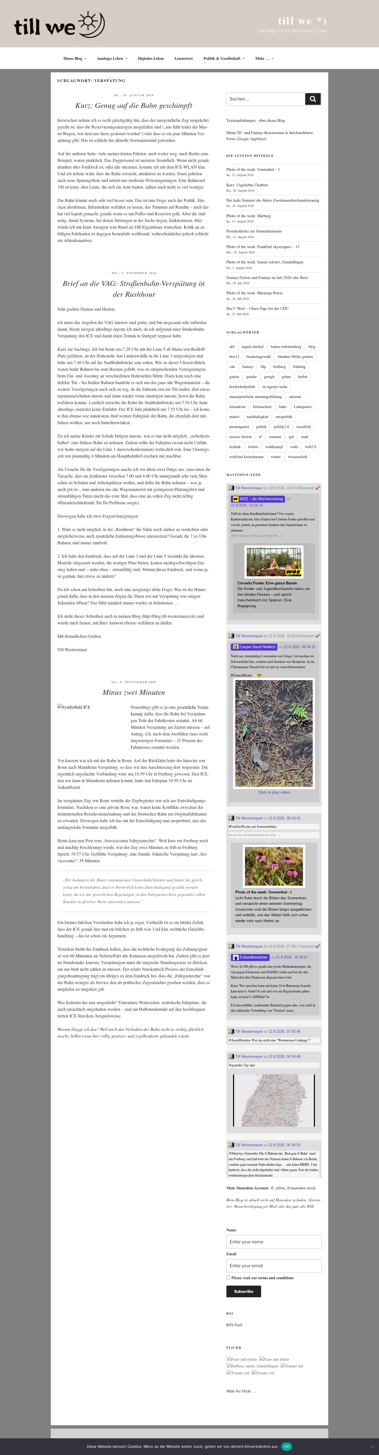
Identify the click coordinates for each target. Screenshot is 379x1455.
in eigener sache (274, 386)
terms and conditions (276, 1278)
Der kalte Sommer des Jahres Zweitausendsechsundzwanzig (272, 200)
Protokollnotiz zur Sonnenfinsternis (254, 231)
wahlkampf (274, 446)
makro (234, 416)
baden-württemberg (286, 346)
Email (231, 1254)
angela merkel (253, 346)
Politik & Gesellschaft (222, 58)
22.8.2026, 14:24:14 (247, 505)
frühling (299, 366)
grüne (286, 376)
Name (231, 1230)
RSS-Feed (234, 1324)
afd (231, 346)
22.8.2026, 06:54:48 (284, 1056)
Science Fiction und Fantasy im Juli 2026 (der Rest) (267, 277)
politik (261, 426)
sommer (275, 436)
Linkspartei (303, 406)
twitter (253, 446)
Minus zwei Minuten (133, 691)
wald (294, 446)
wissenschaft (297, 456)
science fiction (240, 436)
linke (283, 406)
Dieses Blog (73, 58)
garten (234, 376)
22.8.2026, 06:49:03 (284, 1145)
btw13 (234, 356)
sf (260, 436)
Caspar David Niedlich (257, 647)
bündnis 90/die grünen (295, 356)
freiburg (279, 366)
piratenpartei (239, 426)
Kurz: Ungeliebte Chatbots (247, 184)
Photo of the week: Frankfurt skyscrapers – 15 (262, 246)
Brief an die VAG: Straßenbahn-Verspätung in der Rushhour (134, 288)
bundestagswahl (258, 356)
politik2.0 (281, 426)
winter (276, 456)
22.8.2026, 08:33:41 (284, 818)
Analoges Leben (110, 58)
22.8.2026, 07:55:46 (284, 1031)
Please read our (262, 1278)
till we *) (302, 20)
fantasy (247, 366)
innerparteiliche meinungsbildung (255, 396)
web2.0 (310, 446)
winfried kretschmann (246, 456)
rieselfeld (303, 426)
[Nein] (372, 1446)
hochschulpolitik (242, 386)
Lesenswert (184, 58)
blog (312, 346)
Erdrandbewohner (253, 957)
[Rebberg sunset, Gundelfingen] (252, 1366)
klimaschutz (262, 406)
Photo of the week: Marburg (248, 215)
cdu (232, 366)
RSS (310, 1206)
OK (286, 1446)
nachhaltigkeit (258, 416)
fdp (263, 366)
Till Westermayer (248, 488)
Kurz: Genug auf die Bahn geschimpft (133, 105)
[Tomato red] (292, 1366)
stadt (304, 436)
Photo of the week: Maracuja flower (254, 292)
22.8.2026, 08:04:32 (299, 647)
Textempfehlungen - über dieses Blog (255, 120)
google (269, 376)
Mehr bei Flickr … (241, 1391)
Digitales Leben (151, 58)
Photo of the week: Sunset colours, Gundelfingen (264, 262)
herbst (302, 376)
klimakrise (237, 406)
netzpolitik (284, 416)
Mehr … (262, 58)
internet (295, 396)
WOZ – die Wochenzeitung (261, 499)
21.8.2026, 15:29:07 (292, 957)
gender (251, 376)
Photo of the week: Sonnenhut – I (253, 169)
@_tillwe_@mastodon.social (293, 1187)
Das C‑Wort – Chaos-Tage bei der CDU (257, 308)
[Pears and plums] (242, 1359)
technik (235, 446)
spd (291, 436)
